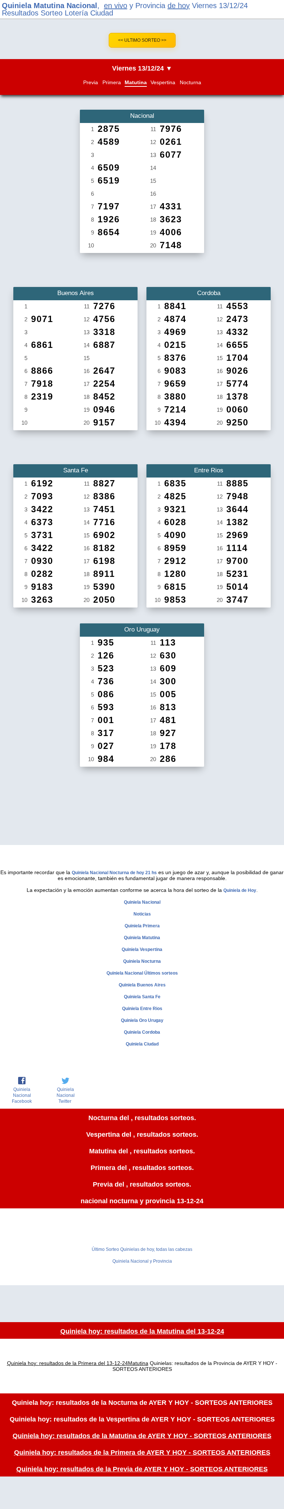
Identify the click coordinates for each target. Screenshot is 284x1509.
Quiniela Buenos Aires (142, 985)
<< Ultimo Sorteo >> (142, 40)
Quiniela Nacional (142, 902)
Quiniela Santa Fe (142, 996)
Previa (90, 82)
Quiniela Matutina (142, 937)
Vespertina (163, 82)
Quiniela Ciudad (142, 1044)
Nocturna (190, 82)
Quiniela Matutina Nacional (49, 5)
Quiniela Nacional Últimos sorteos (142, 973)
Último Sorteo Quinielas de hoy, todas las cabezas (142, 1249)
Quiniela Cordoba (142, 1032)
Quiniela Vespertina (142, 949)
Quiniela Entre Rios (142, 1008)
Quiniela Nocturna (142, 961)
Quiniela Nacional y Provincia (142, 1261)
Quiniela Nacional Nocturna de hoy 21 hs (114, 872)
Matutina (136, 82)
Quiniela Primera (142, 925)
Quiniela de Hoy (239, 890)
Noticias (142, 914)
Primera (111, 82)
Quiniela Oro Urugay (142, 1020)
